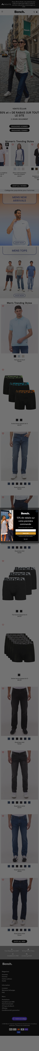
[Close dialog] (37, 511)
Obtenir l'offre (26, 533)
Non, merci (26, 539)
